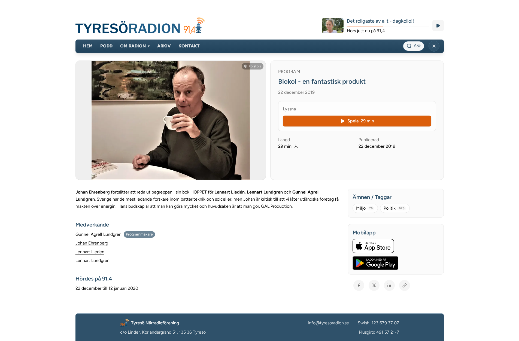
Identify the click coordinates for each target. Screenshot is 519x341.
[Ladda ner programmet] (296, 146)
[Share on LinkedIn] (389, 285)
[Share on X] (374, 285)
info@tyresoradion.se (328, 322)
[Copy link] (404, 285)
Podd (106, 46)
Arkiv (164, 46)
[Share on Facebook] (358, 285)
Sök (417, 46)
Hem (88, 46)
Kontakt (189, 46)
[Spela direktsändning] (438, 25)
